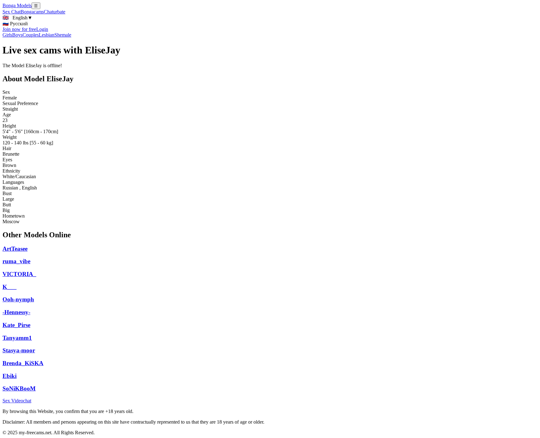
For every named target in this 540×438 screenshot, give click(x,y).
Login (42, 29)
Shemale (62, 35)
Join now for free (19, 29)
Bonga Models (17, 5)
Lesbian (46, 35)
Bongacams (32, 11)
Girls (7, 35)
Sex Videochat (16, 400)
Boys (17, 35)
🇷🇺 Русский (15, 23)
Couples (30, 35)
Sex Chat (11, 11)
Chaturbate (54, 11)
